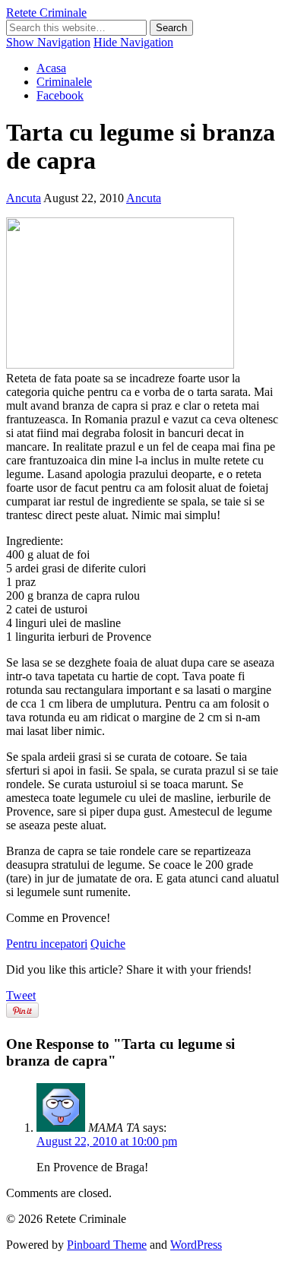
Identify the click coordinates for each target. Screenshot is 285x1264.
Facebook (60, 95)
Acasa (51, 68)
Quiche (107, 943)
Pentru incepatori (46, 943)
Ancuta (23, 198)
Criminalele (64, 81)
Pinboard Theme (107, 1244)
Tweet (21, 995)
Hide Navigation (133, 42)
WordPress (196, 1244)
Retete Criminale (46, 12)
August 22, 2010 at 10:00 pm (106, 1141)
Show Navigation (48, 42)
